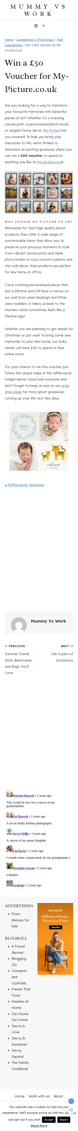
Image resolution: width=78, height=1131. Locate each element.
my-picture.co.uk (50, 162)
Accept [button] (48, 1119)
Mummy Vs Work (48, 621)
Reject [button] (64, 1119)
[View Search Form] (44, 26)
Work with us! (39, 1096)
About (58, 1096)
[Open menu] (36, 26)
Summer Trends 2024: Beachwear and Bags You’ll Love (18, 659)
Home (20, 1096)
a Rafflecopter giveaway (24, 485)
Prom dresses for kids (20, 920)
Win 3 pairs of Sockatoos (62, 653)
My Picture (51, 130)
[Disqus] (39, 734)
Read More (39, 1126)
